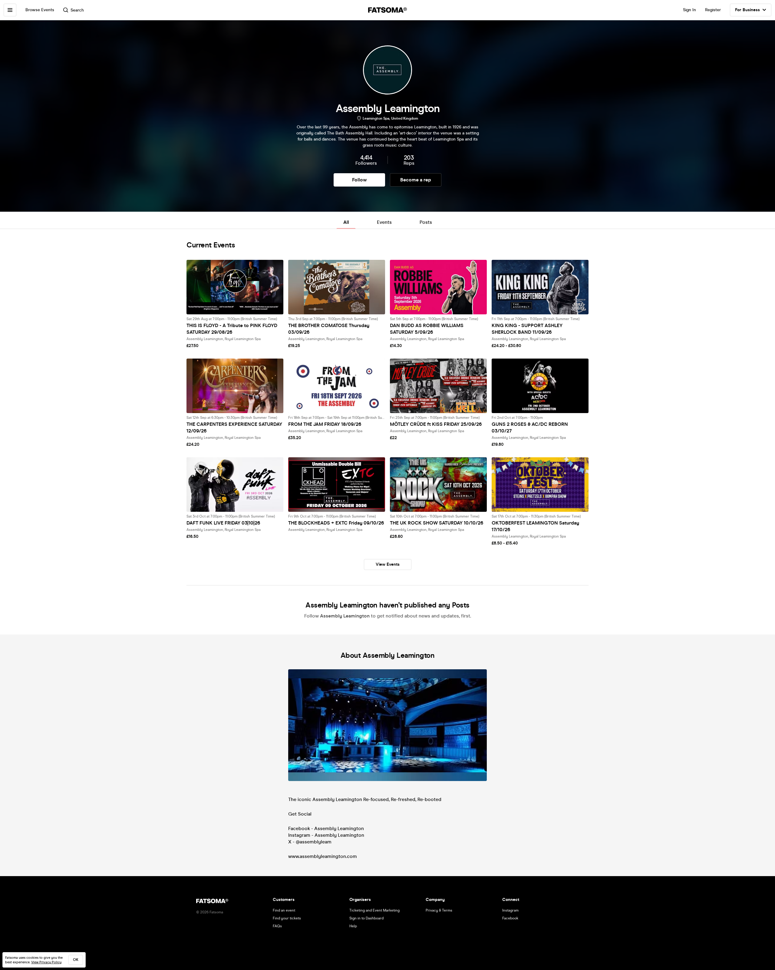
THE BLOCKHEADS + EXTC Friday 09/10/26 (336, 523)
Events (384, 222)
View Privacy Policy (46, 962)
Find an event (284, 910)
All (346, 222)
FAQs (277, 926)
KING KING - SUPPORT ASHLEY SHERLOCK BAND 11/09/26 (527, 329)
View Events (388, 564)
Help (353, 926)
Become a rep (415, 180)
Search (77, 10)
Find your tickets (287, 918)
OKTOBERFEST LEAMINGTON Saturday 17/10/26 (535, 526)
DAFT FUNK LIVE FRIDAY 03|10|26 (223, 523)
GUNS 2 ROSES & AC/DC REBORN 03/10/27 (530, 427)
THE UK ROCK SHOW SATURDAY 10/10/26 (436, 523)
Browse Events (39, 9)
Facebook (510, 918)
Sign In (689, 9)
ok (75, 960)
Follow (359, 180)
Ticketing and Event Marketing (374, 910)
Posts (426, 222)
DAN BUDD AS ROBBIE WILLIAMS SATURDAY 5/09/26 (426, 329)
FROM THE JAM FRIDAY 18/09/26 (324, 424)
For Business (747, 9)
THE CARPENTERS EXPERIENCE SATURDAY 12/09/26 (234, 427)
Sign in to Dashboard (366, 918)
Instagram (510, 910)
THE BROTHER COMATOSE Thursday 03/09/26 (328, 329)
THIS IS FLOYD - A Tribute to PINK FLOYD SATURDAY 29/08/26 (231, 329)
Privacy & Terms (439, 910)
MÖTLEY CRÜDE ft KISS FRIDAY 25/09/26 (436, 424)
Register (713, 9)
